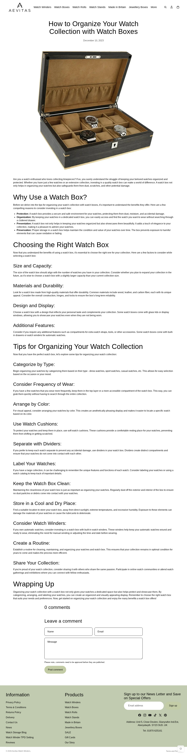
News (9, 727)
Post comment (55, 669)
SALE (68, 732)
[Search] (165, 7)
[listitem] (153, 7)
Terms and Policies (173, 751)
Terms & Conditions (16, 707)
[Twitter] (160, 715)
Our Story (70, 742)
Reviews (10, 742)
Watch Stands (72, 717)
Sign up (173, 705)
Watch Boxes (71, 707)
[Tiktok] (155, 715)
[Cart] (178, 7)
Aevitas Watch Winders (21, 751)
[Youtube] (150, 715)
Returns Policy (13, 712)
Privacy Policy (13, 702)
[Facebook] (139, 715)
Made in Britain (72, 722)
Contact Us (11, 722)
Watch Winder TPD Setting (20, 737)
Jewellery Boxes (73, 727)
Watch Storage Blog (16, 732)
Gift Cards (70, 737)
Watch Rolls (71, 712)
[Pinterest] (165, 715)
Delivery (10, 717)
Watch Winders (72, 702)
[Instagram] (145, 715)
